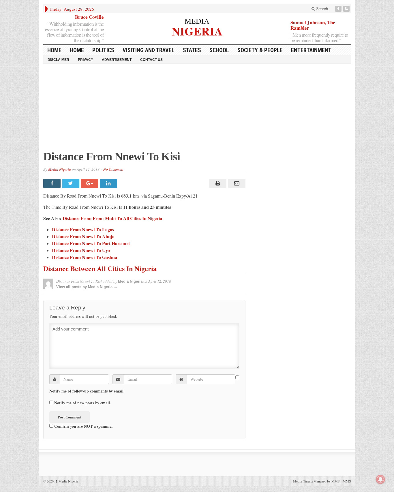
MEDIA (197, 21)
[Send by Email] (235, 183)
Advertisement (117, 60)
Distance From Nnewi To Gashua (84, 257)
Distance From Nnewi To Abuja (83, 236)
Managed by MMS (327, 481)
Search (321, 9)
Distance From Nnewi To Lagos (83, 229)
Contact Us (151, 60)
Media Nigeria (59, 169)
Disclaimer (58, 60)
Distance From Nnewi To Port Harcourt (91, 243)
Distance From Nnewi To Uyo (81, 250)
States (192, 50)
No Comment (113, 169)
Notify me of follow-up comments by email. (87, 391)
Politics (103, 50)
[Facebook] (339, 8)
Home (77, 50)
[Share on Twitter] (71, 183)
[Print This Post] (217, 183)
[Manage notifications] (380, 479)
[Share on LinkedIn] (109, 183)
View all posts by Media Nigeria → (86, 287)
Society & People (260, 50)
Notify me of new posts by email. (82, 402)
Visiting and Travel (149, 50)
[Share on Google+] (90, 183)
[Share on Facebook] (52, 183)
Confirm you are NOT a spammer (83, 426)
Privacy (85, 60)
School (219, 50)
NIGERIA (197, 30)
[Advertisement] (197, 110)
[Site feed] (347, 8)
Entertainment (311, 50)
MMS (347, 481)
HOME (54, 50)
